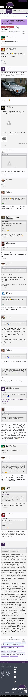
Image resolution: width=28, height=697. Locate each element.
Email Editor (2, 673)
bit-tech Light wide (4, 662)
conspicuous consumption (7, 645)
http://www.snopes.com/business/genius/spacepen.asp (14, 400)
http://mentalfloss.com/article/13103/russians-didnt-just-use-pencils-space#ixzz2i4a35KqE (13, 372)
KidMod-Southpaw (10, 36)
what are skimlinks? (14, 655)
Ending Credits (9, 513)
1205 (9, 31)
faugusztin (8, 387)
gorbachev (4, 647)
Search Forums (4, 13)
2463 (23, 31)
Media (14, 10)
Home (3, 10)
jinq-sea (8, 216)
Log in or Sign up (22, 1)
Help (26, 662)
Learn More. (10, 23)
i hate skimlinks (11, 647)
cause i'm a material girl (14, 644)
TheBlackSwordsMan (11, 48)
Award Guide (2, 671)
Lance (7, 191)
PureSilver (8, 487)
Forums (9, 10)
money (9, 651)
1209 (18, 31)
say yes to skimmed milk (6, 654)
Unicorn (7, 242)
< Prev (2, 31)
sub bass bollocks (5, 655)
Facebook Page (3, 678)
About (2, 669)
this (2, 363)
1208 (16, 31)
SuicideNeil (8, 106)
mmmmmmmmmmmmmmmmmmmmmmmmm (12, 650)
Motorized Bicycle (5, 494)
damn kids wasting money (19, 645)
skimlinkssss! (22, 654)
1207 (14, 31)
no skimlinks (14, 651)
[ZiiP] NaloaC (9, 316)
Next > (24, 33)
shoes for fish (15, 654)
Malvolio (8, 543)
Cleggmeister (9, 67)
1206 (12, 31)
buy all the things (5, 644)
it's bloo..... (17, 647)
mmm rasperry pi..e (5, 648)
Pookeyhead (8, 149)
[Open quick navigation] (26, 16)
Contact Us (23, 662)
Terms (2, 674)
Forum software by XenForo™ (5, 695)
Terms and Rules (18, 695)
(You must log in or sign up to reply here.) (19, 637)
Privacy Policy (25, 695)
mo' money (4, 651)
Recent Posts (10, 13)
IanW (7, 292)
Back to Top (2, 680)
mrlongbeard (9, 179)
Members (20, 10)
